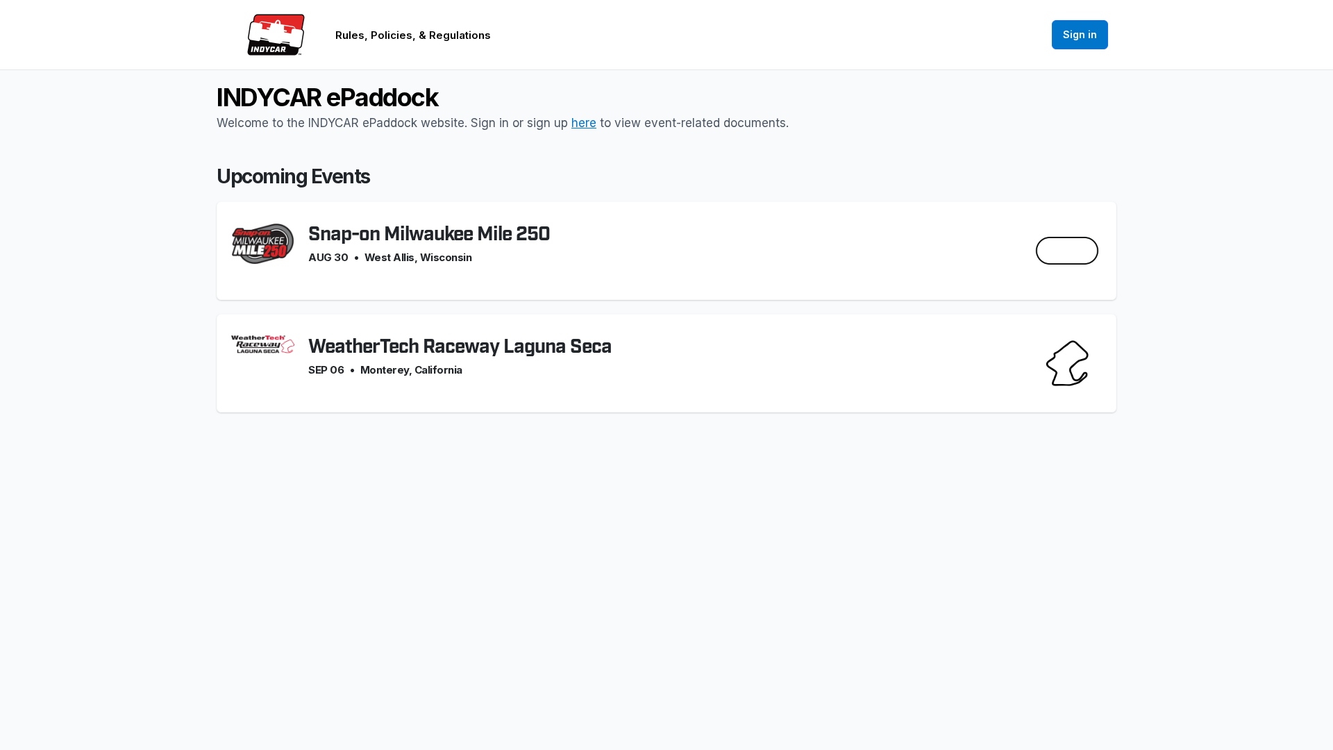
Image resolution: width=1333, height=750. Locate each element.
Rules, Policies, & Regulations (413, 35)
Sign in (1080, 34)
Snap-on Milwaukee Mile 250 (429, 234)
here (583, 123)
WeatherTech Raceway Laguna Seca (460, 347)
